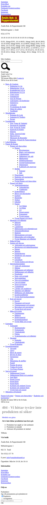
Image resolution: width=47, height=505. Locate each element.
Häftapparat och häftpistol (24, 270)
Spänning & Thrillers (17, 117)
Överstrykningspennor (27, 163)
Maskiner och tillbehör (18, 220)
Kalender (18, 340)
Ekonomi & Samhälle (18, 125)
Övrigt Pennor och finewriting (25, 181)
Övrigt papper (24, 216)
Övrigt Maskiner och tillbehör (25, 239)
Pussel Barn (14, 381)
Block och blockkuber (23, 194)
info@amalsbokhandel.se (16, 458)
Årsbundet (14, 326)
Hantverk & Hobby (17, 130)
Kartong (18, 196)
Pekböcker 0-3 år (16, 86)
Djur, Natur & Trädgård (18, 123)
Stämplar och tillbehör (22, 291)
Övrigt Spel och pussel (18, 390)
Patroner (22, 171)
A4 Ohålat (23, 206)
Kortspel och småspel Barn (19, 388)
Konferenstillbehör (21, 295)
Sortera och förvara (17, 243)
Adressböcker (24, 187)
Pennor (17, 148)
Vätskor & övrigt (16, 367)
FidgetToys (14, 103)
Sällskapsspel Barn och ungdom (21, 375)
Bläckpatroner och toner (23, 235)
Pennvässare (19, 175)
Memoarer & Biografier (18, 138)
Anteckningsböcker (22, 185)
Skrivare (18, 225)
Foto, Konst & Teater (17, 127)
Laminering (19, 227)
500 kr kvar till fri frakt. (9, 80)
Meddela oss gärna (9, 417)
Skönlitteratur (10, 113)
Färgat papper (24, 212)
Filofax (17, 334)
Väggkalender (20, 332)
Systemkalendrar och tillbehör (25, 336)
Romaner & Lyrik (16, 115)
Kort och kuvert (15, 299)
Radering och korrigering (24, 177)
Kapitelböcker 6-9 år (17, 90)
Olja (11, 359)
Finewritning (19, 179)
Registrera (7, 496)
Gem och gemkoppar (22, 266)
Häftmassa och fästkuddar (24, 293)
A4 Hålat (22, 208)
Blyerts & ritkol (15, 355)
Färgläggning (19, 313)
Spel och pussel (11, 371)
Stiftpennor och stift (26, 156)
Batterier (18, 233)
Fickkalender (19, 330)
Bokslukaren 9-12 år (17, 92)
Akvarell (13, 348)
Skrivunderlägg (20, 278)
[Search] (5, 70)
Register (18, 258)
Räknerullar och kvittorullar (24, 237)
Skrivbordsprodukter (17, 264)
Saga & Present (15, 99)
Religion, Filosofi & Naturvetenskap (23, 140)
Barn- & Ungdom (11, 84)
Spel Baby (14, 377)
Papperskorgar (20, 253)
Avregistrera (7, 498)
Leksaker (13, 105)
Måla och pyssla (16, 311)
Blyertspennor (24, 150)
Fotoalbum (18, 260)
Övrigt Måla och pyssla (23, 322)
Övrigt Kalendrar (16, 344)
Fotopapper (23, 214)
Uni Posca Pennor (16, 369)
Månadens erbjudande (13, 392)
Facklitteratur (10, 121)
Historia (13, 132)
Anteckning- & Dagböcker (19, 101)
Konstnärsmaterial (21, 320)
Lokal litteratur (10, 142)
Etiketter (18, 202)
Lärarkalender (20, 342)
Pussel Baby (14, 384)
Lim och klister (20, 282)
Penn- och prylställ (21, 276)
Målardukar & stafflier (18, 361)
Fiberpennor (23, 165)
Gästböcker (23, 189)
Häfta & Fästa (15, 241)
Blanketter (18, 198)
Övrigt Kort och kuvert (23, 309)
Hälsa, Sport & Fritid (17, 134)
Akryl (12, 351)
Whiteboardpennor (26, 161)
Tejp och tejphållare (22, 280)
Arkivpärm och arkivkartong (25, 245)
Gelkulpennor (24, 154)
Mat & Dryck (15, 136)
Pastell (12, 363)
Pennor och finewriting (18, 146)
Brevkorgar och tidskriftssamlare (26, 247)
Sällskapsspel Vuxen (17, 373)
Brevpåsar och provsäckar (24, 307)
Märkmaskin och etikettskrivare (26, 229)
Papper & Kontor (11, 144)
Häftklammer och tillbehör (24, 272)
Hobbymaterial (20, 317)
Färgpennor (14, 357)
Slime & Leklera (16, 109)
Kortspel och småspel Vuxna (20, 386)
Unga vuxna (14, 94)
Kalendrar (9, 324)
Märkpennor (23, 158)
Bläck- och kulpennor (27, 152)
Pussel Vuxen (15, 379)
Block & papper (16, 353)
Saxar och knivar (21, 284)
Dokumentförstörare (22, 231)
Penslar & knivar (16, 365)
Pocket (12, 119)
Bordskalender (20, 328)
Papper (17, 204)
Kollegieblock (20, 192)
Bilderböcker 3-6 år (17, 88)
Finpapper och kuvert (22, 303)
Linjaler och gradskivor (23, 289)
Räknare (18, 222)
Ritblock (18, 315)
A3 (20, 210)
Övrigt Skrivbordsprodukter (25, 297)
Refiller (17, 169)
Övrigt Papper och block (23, 218)
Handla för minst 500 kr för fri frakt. (14, 401)
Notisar (17, 200)
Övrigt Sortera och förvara (24, 262)
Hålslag (17, 268)
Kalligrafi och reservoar (27, 167)
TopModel (14, 111)
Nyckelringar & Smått (18, 107)
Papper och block (16, 183)
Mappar (17, 251)
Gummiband (19, 286)
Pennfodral (18, 274)
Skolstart (13, 338)
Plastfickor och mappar (23, 256)
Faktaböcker (14, 97)
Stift (20, 173)
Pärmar (17, 249)
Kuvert (17, 301)
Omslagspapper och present (24, 305)
